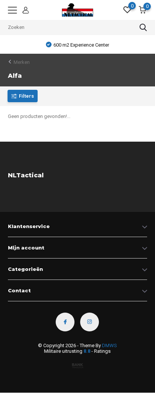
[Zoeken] (143, 27)
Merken (22, 62)
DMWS (109, 345)
